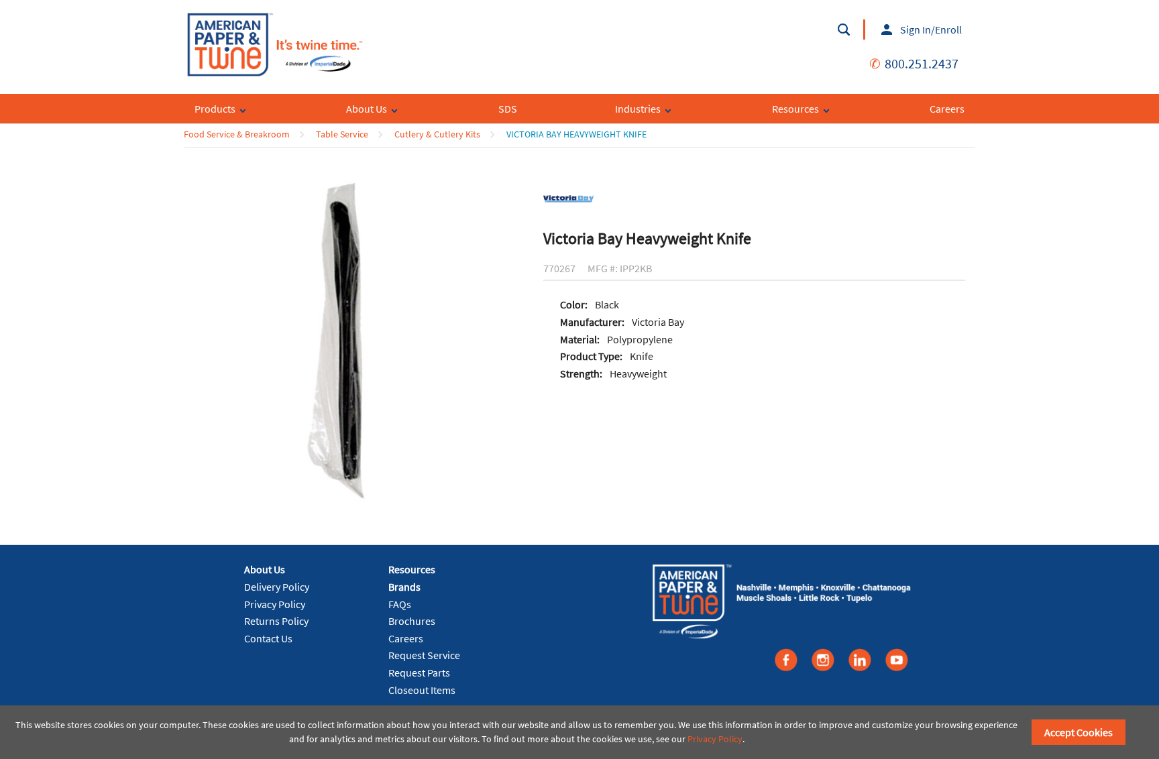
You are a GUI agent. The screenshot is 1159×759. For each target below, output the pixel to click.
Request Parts (419, 672)
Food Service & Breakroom (237, 134)
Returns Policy (276, 621)
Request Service (424, 655)
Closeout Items (421, 690)
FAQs (399, 604)
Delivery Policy (276, 586)
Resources (411, 569)
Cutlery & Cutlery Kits (437, 134)
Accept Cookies (1078, 732)
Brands (404, 586)
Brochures (411, 621)
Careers (405, 638)
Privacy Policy (274, 604)
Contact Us (268, 638)
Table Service (342, 134)
